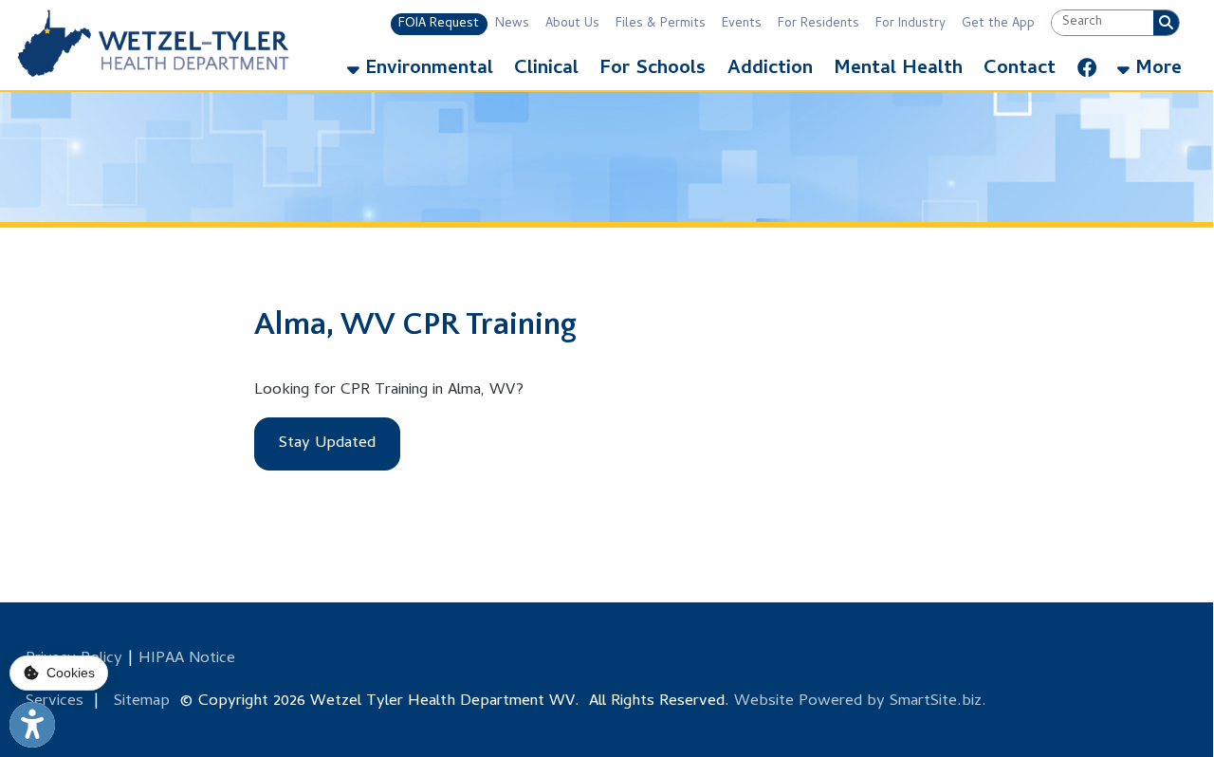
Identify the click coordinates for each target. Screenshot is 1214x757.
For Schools (652, 69)
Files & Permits (661, 24)
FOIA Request (438, 24)
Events (742, 24)
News (512, 24)
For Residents (818, 24)
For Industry (910, 24)
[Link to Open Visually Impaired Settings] (32, 725)
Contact (1020, 69)
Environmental (426, 69)
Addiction (770, 69)
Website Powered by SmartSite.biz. (860, 702)
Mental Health (898, 69)
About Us (572, 24)
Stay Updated (327, 444)
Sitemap (142, 702)
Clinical (546, 69)
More (1156, 69)
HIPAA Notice (186, 659)
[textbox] (1102, 23)
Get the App (998, 24)
